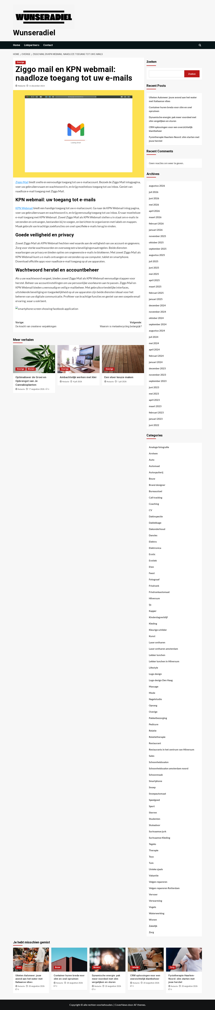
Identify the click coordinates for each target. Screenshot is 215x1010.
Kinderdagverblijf (158, 617)
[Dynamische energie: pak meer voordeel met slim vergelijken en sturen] (107, 960)
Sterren (153, 812)
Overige (20, 62)
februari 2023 (156, 412)
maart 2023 (155, 406)
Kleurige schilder (158, 629)
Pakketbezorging (158, 718)
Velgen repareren (158, 881)
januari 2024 (156, 362)
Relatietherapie (157, 736)
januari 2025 (156, 299)
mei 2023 (154, 393)
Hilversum (154, 598)
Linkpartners (31, 45)
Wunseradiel (34, 32)
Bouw (152, 478)
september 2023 (158, 381)
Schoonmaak (156, 774)
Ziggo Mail (21, 182)
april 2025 (154, 280)
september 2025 (158, 248)
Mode (152, 692)
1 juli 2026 (122, 382)
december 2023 (157, 368)
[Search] (200, 45)
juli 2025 (153, 261)
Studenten (154, 818)
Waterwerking (156, 913)
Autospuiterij (156, 472)
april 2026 (154, 210)
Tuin (151, 862)
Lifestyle (153, 667)
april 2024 (154, 349)
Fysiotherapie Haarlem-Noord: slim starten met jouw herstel (174, 139)
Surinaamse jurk (157, 831)
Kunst (152, 636)
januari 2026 (156, 229)
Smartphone (155, 781)
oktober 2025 (156, 242)
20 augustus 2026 (37, 986)
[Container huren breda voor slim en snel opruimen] (69, 960)
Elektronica (155, 547)
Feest (152, 573)
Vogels (152, 907)
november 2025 (157, 236)
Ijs (150, 604)
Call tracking (155, 497)
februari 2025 (156, 292)
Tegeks (152, 844)
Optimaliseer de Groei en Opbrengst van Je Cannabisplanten (30, 381)
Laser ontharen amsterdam (163, 648)
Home (16, 45)
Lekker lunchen (157, 655)
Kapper (152, 610)
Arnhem (153, 453)
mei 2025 (154, 273)
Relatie (152, 730)
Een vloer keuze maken (118, 377)
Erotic (152, 554)
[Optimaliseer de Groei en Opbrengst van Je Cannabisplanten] (34, 359)
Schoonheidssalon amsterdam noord (168, 768)
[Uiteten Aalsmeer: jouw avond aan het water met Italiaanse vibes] (31, 960)
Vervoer (153, 894)
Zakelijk (153, 925)
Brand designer (157, 485)
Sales (151, 755)
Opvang (153, 705)
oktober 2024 (156, 318)
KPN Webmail (24, 208)
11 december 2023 (37, 86)
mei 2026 (154, 204)
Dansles (153, 535)
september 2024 (158, 324)
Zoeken (151, 62)
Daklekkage (155, 522)
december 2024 (157, 305)
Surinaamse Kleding (159, 837)
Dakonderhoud (157, 529)
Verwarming (155, 900)
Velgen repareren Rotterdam (164, 888)
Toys (151, 856)
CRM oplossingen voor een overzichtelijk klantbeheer (170, 129)
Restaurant (155, 743)
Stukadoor (154, 825)
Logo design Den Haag (161, 680)
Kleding (153, 623)
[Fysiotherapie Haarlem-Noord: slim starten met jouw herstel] (184, 960)
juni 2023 (154, 387)
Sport (152, 806)
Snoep (152, 787)
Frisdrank (154, 585)
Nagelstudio (155, 699)
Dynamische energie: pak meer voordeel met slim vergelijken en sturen (172, 119)
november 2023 (157, 374)
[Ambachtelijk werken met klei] (78, 359)
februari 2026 (156, 223)
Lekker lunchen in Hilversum (164, 661)
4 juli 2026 (77, 382)
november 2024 (157, 311)
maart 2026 (155, 217)
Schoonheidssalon (159, 762)
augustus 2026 (157, 185)
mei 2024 (154, 343)
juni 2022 (154, 425)
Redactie (21, 86)
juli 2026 (153, 192)
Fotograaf (154, 579)
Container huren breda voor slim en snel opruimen (170, 109)
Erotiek (153, 560)
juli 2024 (153, 336)
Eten (151, 566)
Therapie (153, 850)
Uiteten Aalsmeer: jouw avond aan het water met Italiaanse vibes (173, 99)
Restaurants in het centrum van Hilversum (171, 749)
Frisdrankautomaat (159, 592)
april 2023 (154, 399)
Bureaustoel (155, 491)
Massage (153, 686)
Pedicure (153, 724)
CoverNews (121, 1004)
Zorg (151, 932)
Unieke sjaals (156, 869)
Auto (151, 459)
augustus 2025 (157, 255)
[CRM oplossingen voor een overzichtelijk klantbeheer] (146, 960)
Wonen (31, 369)
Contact (48, 45)
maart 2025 (155, 286)
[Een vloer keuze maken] (123, 359)
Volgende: (121, 324)
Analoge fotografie (159, 447)
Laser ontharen (157, 642)
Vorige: (35, 324)
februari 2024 (156, 355)
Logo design (155, 673)
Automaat (154, 466)
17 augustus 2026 (37, 389)
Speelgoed (154, 799)
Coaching (154, 503)
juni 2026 (154, 198)
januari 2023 (156, 418)
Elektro (153, 541)
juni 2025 (154, 267)
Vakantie (153, 875)
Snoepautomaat (157, 793)
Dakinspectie (156, 516)
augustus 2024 (157, 330)
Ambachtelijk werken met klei (78, 377)
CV (150, 510)
